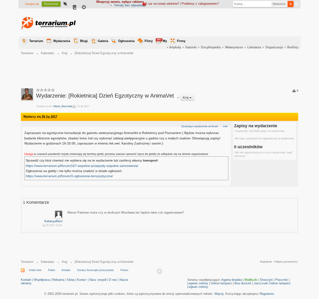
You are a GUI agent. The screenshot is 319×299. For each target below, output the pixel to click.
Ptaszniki (281, 279)
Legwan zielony (197, 283)
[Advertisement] (213, 22)
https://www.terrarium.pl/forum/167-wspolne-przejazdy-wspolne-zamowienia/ (82, 166)
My (162, 41)
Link (225, 126)
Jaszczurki (261, 283)
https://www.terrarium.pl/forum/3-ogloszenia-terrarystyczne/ (69, 176)
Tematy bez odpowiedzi (130, 5)
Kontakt (66, 270)
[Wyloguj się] (84, 8)
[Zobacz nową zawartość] (74, 8)
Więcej (218, 293)
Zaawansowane (296, 4)
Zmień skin (35, 270)
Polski (51, 270)
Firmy (181, 41)
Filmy (149, 41)
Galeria (103, 41)
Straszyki (266, 279)
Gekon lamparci (221, 283)
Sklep (70, 279)
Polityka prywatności (286, 261)
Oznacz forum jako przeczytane (95, 270)
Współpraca (42, 279)
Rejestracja (51, 4)
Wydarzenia (61, 41)
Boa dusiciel (242, 283)
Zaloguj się (32, 4)
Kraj (64, 262)
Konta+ (82, 279)
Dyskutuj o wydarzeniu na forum (199, 126)
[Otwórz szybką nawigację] (65, 4)
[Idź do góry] (159, 271)
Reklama (58, 279)
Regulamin (266, 261)
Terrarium (36, 41)
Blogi (84, 41)
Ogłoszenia (126, 41)
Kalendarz (47, 262)
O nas (113, 279)
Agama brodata (231, 279)
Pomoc (124, 270)
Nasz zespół (97, 279)
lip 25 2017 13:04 (52, 225)
